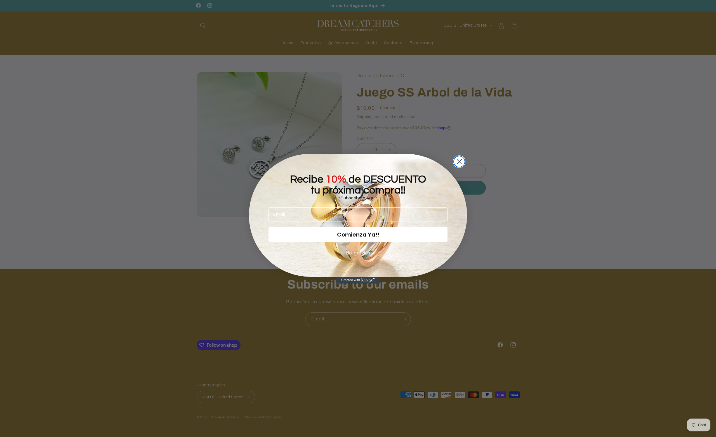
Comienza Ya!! (358, 234)
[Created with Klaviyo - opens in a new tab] (358, 280)
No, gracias (358, 253)
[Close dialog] (459, 161)
